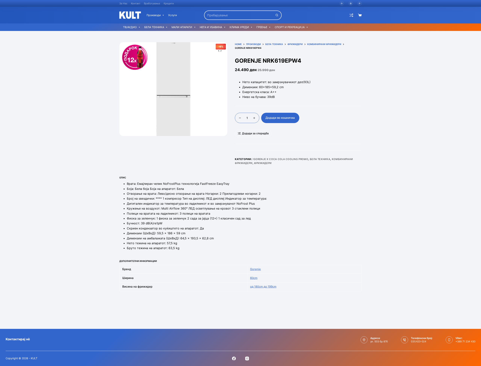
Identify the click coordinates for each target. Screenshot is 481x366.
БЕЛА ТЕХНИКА (154, 27)
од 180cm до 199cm (263, 286)
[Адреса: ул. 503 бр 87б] (364, 339)
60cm (253, 278)
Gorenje (255, 269)
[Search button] (277, 15)
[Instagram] (351, 3)
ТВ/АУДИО (130, 27)
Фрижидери (263, 163)
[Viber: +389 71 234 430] (449, 339)
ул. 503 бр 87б (379, 341)
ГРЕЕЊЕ (261, 27)
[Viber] (360, 3)
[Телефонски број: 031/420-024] (404, 339)
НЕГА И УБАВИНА (211, 27)
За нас (123, 3)
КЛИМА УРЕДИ (239, 27)
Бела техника (320, 159)
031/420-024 (418, 341)
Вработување (152, 3)
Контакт (135, 3)
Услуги (172, 15)
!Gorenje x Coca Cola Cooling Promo (280, 159)
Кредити (169, 3)
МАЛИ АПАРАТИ (182, 27)
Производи (154, 15)
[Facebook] (342, 3)
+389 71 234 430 (465, 341)
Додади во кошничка (280, 117)
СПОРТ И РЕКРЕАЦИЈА (290, 27)
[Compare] (351, 15)
